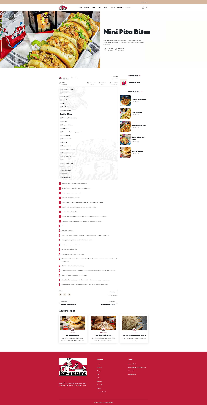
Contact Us (120, 7)
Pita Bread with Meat (103, 335)
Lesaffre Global (132, 374)
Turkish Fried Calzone (139, 99)
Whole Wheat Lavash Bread (134, 335)
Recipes (94, 7)
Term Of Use (131, 371)
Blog (100, 7)
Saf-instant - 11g (134, 82)
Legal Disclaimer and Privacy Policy (137, 367)
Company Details (132, 364)
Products (86, 7)
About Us (112, 7)
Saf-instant (65, 78)
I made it (112, 292)
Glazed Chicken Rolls (139, 125)
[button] (76, 77)
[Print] (72, 77)
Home (80, 7)
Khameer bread (137, 151)
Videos (105, 7)
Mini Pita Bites (137, 112)
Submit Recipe (143, 2)
